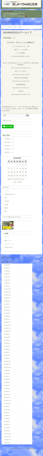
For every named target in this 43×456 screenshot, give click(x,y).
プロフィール (7, 120)
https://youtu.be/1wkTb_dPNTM (20, 74)
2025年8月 (7, 301)
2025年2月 (7, 319)
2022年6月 (7, 415)
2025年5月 (7, 310)
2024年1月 (7, 358)
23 (20, 176)
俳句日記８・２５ (9, 145)
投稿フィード (8, 240)
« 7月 (14, 182)
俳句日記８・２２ (9, 152)
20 (11, 176)
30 (20, 179)
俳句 (20, 107)
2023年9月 (7, 370)
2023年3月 (7, 388)
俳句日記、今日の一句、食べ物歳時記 (22, 108)
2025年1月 (7, 322)
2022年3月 (7, 424)
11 (26, 169)
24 (23, 176)
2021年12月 (7, 433)
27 (11, 179)
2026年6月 (7, 271)
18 (26, 172)
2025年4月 (7, 313)
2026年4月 (7, 277)
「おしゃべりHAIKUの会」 (21, 2)
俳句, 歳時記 (32, 107)
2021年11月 (7, 436)
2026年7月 (7, 268)
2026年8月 (7, 265)
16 (20, 172)
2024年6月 (7, 343)
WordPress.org (8, 247)
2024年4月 (7, 349)
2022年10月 (7, 403)
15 (17, 172)
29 (17, 179)
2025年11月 (7, 292)
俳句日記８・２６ (9, 142)
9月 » (20, 182)
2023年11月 (7, 364)
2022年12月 (7, 397)
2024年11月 (7, 328)
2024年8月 (7, 337)
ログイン (6, 237)
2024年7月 (7, 340)
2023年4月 (7, 385)
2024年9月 (7, 334)
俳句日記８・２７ (9, 139)
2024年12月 (7, 325)
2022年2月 (7, 427)
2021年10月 (7, 439)
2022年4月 (7, 421)
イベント (6, 191)
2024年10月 (7, 331)
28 (14, 179)
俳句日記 (25, 107)
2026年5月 (7, 274)
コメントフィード (9, 244)
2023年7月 (7, 376)
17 (23, 172)
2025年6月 (7, 307)
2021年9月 (7, 442)
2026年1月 (7, 286)
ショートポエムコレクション (12, 217)
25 (26, 176)
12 (9, 172)
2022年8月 (7, 409)
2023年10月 (7, 367)
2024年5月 (7, 346)
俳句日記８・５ (9, 38)
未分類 (6, 204)
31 (23, 179)
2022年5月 (7, 418)
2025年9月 (7, 298)
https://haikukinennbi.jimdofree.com (20, 67)
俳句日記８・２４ (9, 149)
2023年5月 (7, 382)
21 (14, 176)
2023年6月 (7, 379)
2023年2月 (7, 391)
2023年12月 (7, 361)
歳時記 (6, 208)
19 (9, 176)
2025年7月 (7, 304)
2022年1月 (7, 430)
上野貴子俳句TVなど (10, 194)
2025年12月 (7, 289)
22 (17, 176)
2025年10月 (7, 295)
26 (9, 179)
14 (14, 172)
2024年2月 (7, 355)
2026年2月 (7, 283)
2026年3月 (7, 280)
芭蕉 (5, 211)
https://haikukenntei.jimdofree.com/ (20, 94)
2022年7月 (7, 412)
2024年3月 (7, 352)
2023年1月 (7, 394)
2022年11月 (7, 400)
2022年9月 (7, 406)
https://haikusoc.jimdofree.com (21, 87)
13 (11, 172)
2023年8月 (7, 373)
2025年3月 (7, 316)
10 (23, 169)
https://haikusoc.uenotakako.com (21, 81)
